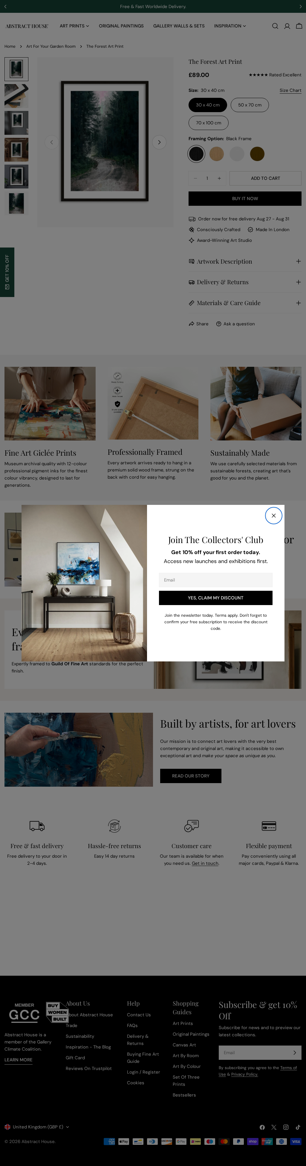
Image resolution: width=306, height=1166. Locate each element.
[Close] (274, 515)
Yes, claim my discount (216, 598)
